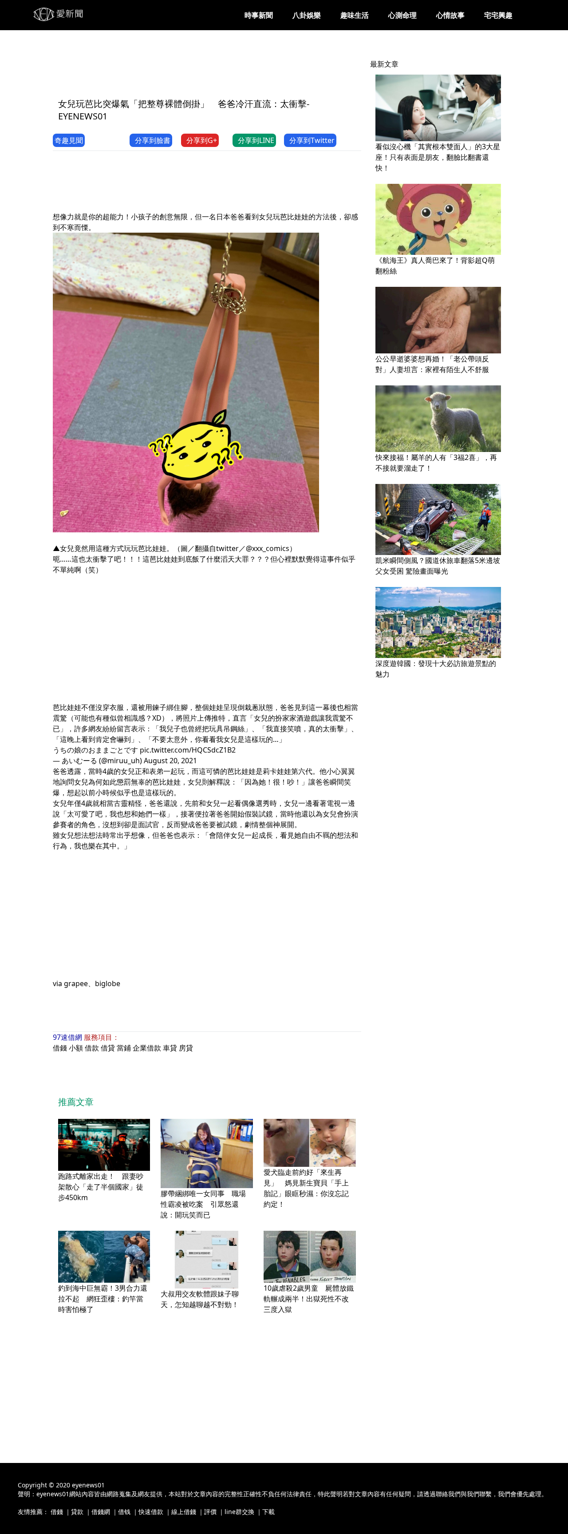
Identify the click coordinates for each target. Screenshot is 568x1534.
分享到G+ (201, 140)
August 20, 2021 (170, 760)
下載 (268, 1511)
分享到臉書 (152, 140)
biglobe (107, 983)
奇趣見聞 (69, 140)
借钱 (124, 1511)
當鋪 (124, 1048)
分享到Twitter (312, 140)
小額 (76, 1048)
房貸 (186, 1048)
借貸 (108, 1048)
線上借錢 (183, 1511)
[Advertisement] (214, 70)
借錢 (60, 1048)
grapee (76, 983)
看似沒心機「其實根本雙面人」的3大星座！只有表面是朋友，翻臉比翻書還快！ (437, 157)
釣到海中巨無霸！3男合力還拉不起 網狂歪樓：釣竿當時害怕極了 (102, 1298)
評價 (210, 1511)
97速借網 (67, 1037)
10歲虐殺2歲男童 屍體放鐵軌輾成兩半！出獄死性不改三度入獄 (309, 1298)
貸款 (77, 1511)
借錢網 (100, 1511)
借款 (92, 1048)
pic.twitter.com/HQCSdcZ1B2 (188, 750)
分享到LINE (256, 140)
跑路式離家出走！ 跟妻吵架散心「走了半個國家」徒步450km (100, 1186)
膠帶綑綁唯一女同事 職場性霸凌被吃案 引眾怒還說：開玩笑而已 (203, 1204)
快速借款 (150, 1511)
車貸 (170, 1048)
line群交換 (239, 1511)
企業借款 (147, 1048)
